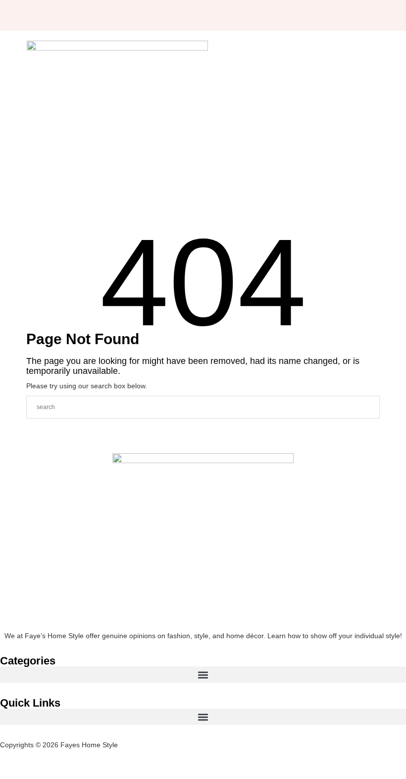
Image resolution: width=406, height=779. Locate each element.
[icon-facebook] (85, 15)
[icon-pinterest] (123, 15)
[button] (203, 674)
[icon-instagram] (104, 15)
